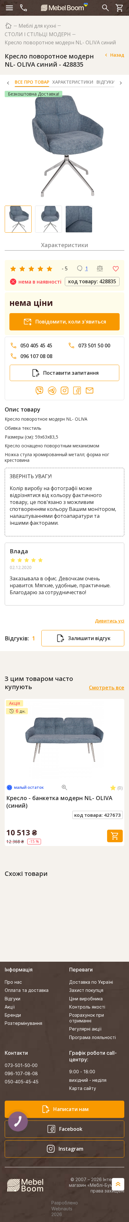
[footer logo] (29, 1185)
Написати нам (71, 1109)
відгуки (110, 82)
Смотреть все (106, 687)
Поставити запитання (71, 372)
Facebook (70, 1128)
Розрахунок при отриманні (86, 1017)
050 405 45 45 (36, 345)
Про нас (13, 982)
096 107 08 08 (36, 356)
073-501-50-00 (21, 1065)
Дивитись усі (109, 621)
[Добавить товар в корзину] (115, 836)
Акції (10, 1006)
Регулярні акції (85, 1028)
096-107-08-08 (21, 1073)
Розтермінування (23, 1023)
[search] (105, 8)
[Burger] (9, 8)
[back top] (118, 1184)
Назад (117, 55)
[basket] (119, 8)
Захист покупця (86, 990)
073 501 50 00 (94, 345)
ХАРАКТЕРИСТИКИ (72, 82)
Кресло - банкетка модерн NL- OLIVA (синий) (59, 801)
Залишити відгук (89, 638)
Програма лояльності (92, 1037)
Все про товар (32, 82)
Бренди (13, 1015)
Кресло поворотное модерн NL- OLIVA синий (60, 42)
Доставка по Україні (91, 982)
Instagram (71, 1148)
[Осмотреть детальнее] (64, 787)
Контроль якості (87, 1006)
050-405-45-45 (22, 1081)
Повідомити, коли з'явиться (70, 321)
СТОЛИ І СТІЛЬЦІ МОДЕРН (38, 34)
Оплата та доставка (27, 990)
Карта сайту (82, 1088)
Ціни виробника (86, 998)
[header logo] (64, 7)
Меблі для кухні (37, 26)
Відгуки (12, 998)
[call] (23, 8)
